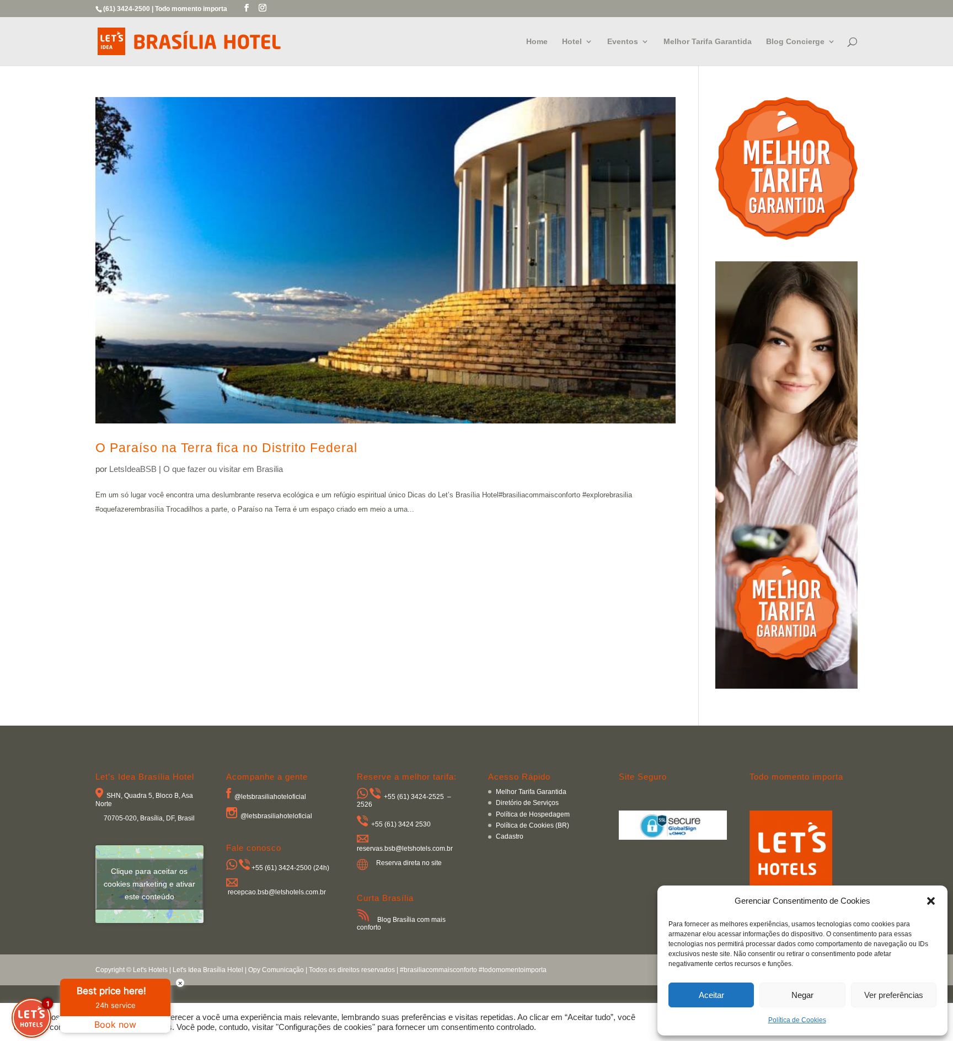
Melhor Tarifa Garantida (707, 41)
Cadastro (509, 836)
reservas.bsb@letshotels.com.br (405, 848)
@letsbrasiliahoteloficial (270, 796)
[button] (930, 900)
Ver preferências (893, 995)
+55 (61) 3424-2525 (414, 797)
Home (537, 41)
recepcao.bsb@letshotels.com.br (277, 892)
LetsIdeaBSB (133, 469)
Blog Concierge (795, 41)
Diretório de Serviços (527, 803)
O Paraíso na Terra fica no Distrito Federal (226, 448)
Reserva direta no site (409, 863)
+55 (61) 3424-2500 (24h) (290, 868)
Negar (802, 995)
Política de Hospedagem (533, 814)
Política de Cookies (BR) (532, 825)
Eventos (622, 41)
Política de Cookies (797, 1020)
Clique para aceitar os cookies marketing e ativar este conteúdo (149, 884)
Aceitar (711, 995)
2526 (364, 804)
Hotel (572, 41)
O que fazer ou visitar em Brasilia (223, 469)
